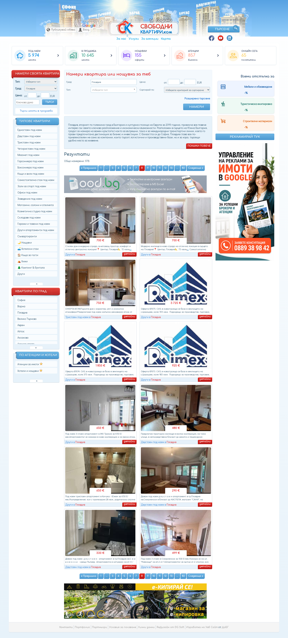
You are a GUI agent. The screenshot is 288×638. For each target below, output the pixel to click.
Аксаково (22, 337)
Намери (196, 107)
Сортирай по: (146, 89)
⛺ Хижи (22, 261)
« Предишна (88, 168)
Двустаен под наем (29, 136)
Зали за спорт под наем (31, 186)
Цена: (18, 95)
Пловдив (159, 9)
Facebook (211, 38)
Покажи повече (199, 146)
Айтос (20, 331)
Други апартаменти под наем (35, 230)
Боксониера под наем (30, 167)
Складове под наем (29, 217)
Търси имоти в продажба (36, 111)
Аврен (21, 325)
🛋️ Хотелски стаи (28, 249)
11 (159, 168)
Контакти (66, 627)
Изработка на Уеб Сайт (202, 627)
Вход (86, 29)
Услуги (134, 38)
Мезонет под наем (28, 155)
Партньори (99, 627)
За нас (121, 38)
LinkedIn (229, 38)
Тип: (17, 81)
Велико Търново (99, 15)
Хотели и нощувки (28, 371)
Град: (18, 88)
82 (183, 168)
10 (154, 168)
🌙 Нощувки (24, 242)
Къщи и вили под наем (30, 173)
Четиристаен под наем (31, 148)
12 (165, 168)
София (69, 7)
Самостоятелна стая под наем (35, 180)
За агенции (149, 38)
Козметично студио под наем (34, 211)
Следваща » (195, 168)
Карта (166, 38)
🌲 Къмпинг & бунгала (31, 267)
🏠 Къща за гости (27, 255)
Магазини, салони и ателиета (35, 205)
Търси (49, 102)
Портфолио (82, 627)
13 (171, 168)
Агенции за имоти (28, 364)
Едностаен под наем (29, 130)
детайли (129, 254)
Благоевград (206, 4)
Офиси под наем (27, 192)
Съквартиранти (27, 236)
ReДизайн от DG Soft (170, 627)
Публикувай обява (63, 29)
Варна (134, 13)
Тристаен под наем (29, 142)
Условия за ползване (122, 627)
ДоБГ (225, 627)
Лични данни (146, 627)
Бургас (184, 13)
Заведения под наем (29, 198)
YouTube (220, 38)
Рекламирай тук (245, 136)
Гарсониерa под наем (30, 161)
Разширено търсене (197, 98)
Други (21, 274)
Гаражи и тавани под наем (33, 224)
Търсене (222, 29)
